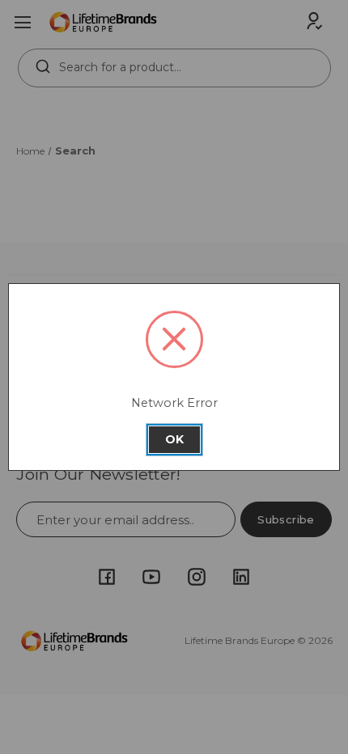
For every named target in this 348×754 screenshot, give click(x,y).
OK (174, 439)
